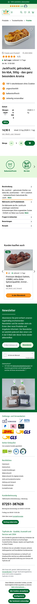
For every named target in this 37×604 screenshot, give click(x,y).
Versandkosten (7, 572)
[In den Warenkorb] (30, 143)
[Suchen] (21, 12)
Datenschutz (6, 467)
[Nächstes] (34, 166)
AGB (24, 368)
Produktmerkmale (7, 485)
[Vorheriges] (2, 271)
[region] (18, 37)
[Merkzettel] (25, 12)
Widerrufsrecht (7, 473)
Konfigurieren (19, 596)
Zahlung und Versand (9, 482)
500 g (5, 122)
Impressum (5, 464)
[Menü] (12, 12)
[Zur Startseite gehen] (6, 12)
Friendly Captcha (30, 357)
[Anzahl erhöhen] (21, 143)
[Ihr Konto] (29, 12)
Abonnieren (27, 345)
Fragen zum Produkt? (12, 53)
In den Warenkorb (18, 295)
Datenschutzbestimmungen (21, 366)
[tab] (17, 192)
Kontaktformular (7, 488)
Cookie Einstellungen (8, 470)
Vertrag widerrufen (10, 522)
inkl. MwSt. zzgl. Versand (11, 134)
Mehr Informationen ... (18, 587)
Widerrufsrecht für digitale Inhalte (12, 476)
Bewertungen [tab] (7, 221)
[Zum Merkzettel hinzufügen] (31, 29)
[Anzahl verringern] (11, 143)
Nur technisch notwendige (19, 601)
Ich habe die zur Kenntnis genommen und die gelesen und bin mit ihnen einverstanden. (18, 368)
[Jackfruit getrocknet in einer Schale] (18, 37)
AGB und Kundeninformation (11, 479)
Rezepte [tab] (5, 226)
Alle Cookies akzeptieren (19, 591)
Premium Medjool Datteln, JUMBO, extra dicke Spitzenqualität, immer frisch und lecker (18, 279)
